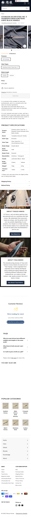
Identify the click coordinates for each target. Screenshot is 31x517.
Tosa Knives (4, 474)
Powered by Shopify (21, 513)
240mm (12, 75)
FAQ (17, 469)
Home (2, 13)
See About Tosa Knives (15, 282)
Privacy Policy (19, 480)
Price (3, 80)
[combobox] (15, 8)
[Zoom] (24, 46)
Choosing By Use (5, 480)
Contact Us (18, 483)
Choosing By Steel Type (7, 483)
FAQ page (14, 358)
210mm (5, 75)
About (2, 471)
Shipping (3, 92)
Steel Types (4, 64)
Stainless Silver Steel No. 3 (10, 67)
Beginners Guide (5, 476)
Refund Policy (5, 185)
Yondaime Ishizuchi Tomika (8, 23)
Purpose (4, 56)
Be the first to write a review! (15, 322)
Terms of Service (20, 478)
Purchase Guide (20, 471)
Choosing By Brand (6, 478)
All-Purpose (6, 59)
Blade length (5, 72)
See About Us (15, 234)
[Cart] (25, 3)
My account (19, 485)
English (19, 1)
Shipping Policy (6, 181)
